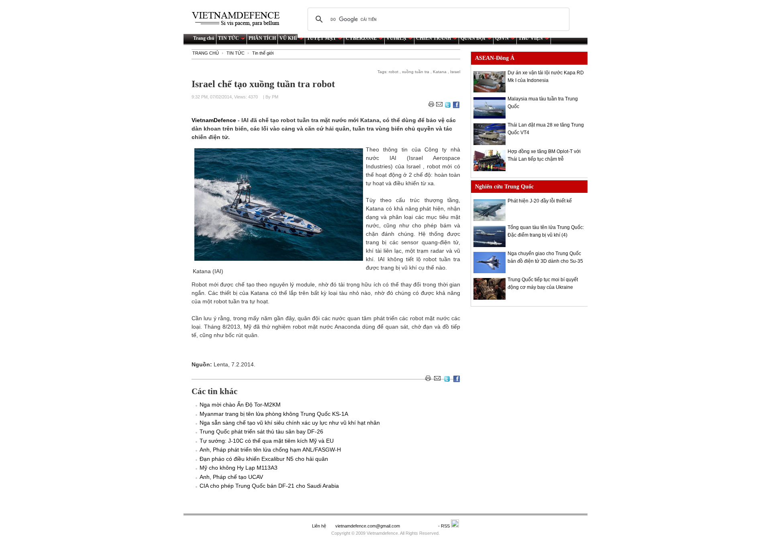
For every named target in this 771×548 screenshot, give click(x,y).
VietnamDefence (215, 120)
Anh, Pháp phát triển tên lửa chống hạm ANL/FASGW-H (270, 449)
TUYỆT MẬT (321, 38)
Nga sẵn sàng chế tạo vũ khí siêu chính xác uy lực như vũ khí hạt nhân (290, 422)
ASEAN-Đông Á (494, 58)
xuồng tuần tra (415, 72)
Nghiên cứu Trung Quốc (504, 187)
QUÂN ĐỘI (473, 38)
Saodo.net (419, 525)
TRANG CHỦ (205, 53)
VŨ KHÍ (288, 38)
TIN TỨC (228, 38)
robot (393, 72)
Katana (440, 72)
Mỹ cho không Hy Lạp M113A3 (238, 467)
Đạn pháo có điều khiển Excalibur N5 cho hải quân (264, 459)
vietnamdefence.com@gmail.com (368, 525)
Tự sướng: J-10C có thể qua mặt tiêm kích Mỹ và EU (267, 441)
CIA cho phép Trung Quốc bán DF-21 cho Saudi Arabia (269, 486)
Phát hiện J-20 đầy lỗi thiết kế (540, 201)
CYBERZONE (361, 38)
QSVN (502, 38)
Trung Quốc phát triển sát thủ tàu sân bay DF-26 (261, 431)
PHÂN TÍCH (262, 38)
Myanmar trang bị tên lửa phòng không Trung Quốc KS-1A (274, 414)
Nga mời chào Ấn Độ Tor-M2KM (240, 404)
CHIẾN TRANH (433, 38)
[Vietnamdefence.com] (239, 19)
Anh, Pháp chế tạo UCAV (231, 477)
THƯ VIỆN (530, 38)
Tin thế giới (262, 53)
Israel (455, 72)
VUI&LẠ (396, 38)
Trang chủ (203, 38)
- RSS (444, 525)
